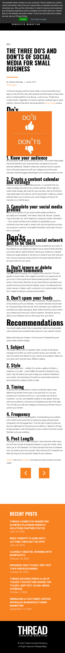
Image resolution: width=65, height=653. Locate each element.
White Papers (11, 85)
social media (50, 103)
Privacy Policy (41, 646)
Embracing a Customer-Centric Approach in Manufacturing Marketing (30, 602)
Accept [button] (23, 19)
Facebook (26, 460)
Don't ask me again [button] (39, 19)
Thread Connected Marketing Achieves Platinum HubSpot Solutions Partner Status (29, 525)
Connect (9, 460)
